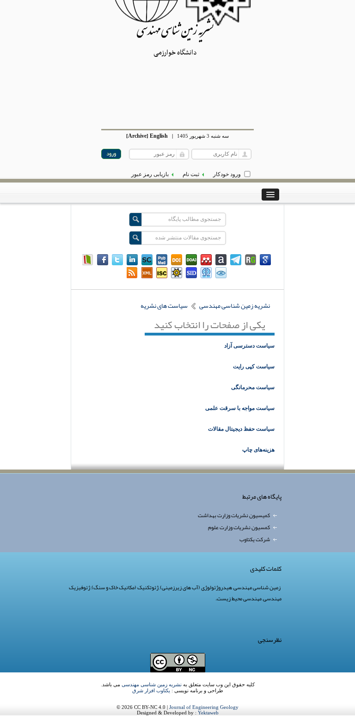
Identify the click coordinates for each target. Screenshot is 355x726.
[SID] (191, 272)
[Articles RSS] (132, 272)
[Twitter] (117, 259)
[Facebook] (102, 259)
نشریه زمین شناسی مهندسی (152, 684)
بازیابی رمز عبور (150, 174)
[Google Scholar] (265, 259)
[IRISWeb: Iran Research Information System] (220, 272)
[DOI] (176, 259)
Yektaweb (208, 712)
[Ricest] (176, 272)
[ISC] (161, 272)
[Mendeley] (206, 259)
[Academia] (220, 259)
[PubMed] (161, 259)
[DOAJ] (191, 259)
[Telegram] (235, 259)
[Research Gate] (250, 259)
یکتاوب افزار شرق (151, 690)
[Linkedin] (132, 259)
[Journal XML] (147, 272)
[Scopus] (147, 259)
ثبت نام (191, 174)
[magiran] (87, 259)
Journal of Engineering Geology (204, 707)
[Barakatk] (206, 272)
